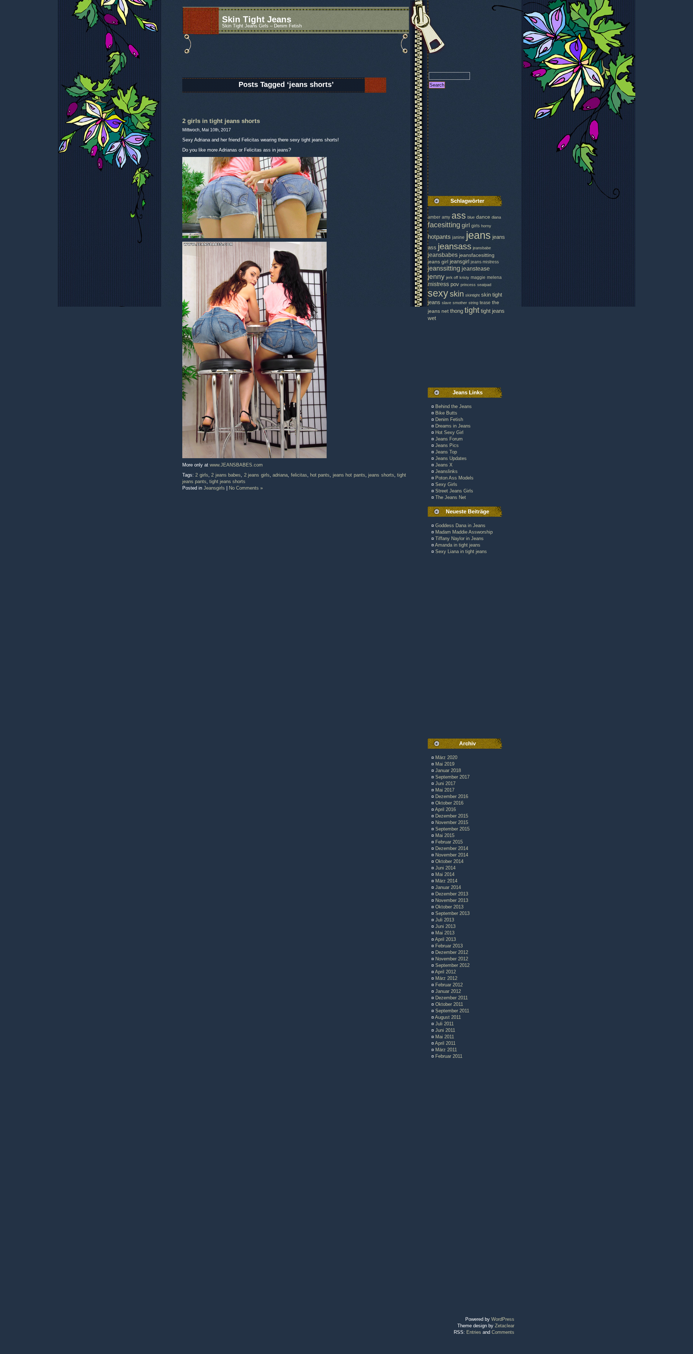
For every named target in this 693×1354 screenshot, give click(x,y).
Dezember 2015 (451, 816)
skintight (472, 295)
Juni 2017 (445, 783)
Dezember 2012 (451, 952)
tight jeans (493, 311)
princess (468, 284)
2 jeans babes (226, 475)
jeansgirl (459, 261)
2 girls (201, 475)
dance (483, 217)
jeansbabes (443, 254)
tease (485, 302)
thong (456, 311)
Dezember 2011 (451, 997)
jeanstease (476, 268)
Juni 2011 (445, 1030)
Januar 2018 (448, 770)
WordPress (502, 1319)
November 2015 (451, 822)
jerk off (452, 277)
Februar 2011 (448, 1056)
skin (457, 293)
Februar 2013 (449, 945)
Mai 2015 (444, 835)
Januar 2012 (448, 991)
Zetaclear (504, 1325)
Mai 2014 (444, 874)
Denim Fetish (449, 419)
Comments (503, 1332)
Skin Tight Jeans (256, 19)
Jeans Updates (451, 458)
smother (460, 303)
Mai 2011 (444, 1036)
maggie (478, 277)
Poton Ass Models (454, 478)
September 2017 (452, 777)
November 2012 (451, 958)
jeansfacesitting (476, 255)
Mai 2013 (444, 932)
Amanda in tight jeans (457, 545)
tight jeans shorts (227, 481)
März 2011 (446, 1049)
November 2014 (451, 855)
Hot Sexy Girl (449, 432)
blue (471, 217)
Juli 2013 (444, 920)
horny (486, 226)
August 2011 (448, 1017)
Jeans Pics (447, 445)
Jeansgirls (214, 488)
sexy (438, 293)
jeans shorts (381, 475)
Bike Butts (446, 413)
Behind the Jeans (453, 406)
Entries (473, 1332)
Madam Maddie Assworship (464, 532)
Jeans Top (446, 452)
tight (472, 310)
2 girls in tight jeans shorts (221, 121)
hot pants (320, 475)
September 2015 (452, 829)
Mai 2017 (444, 790)
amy (446, 217)
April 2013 (445, 939)
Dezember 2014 (451, 848)
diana (496, 217)
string (473, 303)
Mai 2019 (444, 764)
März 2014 (446, 881)
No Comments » (246, 488)
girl (466, 225)
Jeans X (444, 465)
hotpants (439, 236)
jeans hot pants (349, 475)
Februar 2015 (449, 842)
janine (458, 237)
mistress (438, 284)
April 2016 (445, 809)
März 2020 (446, 757)
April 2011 (445, 1043)
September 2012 (452, 965)
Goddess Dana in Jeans (460, 525)
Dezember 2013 (451, 894)
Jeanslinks (446, 471)
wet (432, 318)
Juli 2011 (444, 1023)
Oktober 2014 (449, 861)
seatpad (484, 284)
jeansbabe (482, 248)
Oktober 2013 (449, 907)
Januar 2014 (448, 887)
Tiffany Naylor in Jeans (459, 538)
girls (475, 225)
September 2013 (452, 913)
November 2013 (451, 900)
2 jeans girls (257, 475)
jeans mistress (485, 261)
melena (494, 277)
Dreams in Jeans (453, 426)
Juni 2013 (445, 926)
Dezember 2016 (451, 796)
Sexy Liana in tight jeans (461, 551)
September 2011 (452, 1010)
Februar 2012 (449, 984)
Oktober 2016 (449, 803)
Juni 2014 (445, 868)
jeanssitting (444, 268)
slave (446, 303)
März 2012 (446, 978)
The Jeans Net (450, 497)
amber (434, 217)
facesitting (444, 225)
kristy (464, 277)
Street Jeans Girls (454, 491)
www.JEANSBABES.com (236, 465)
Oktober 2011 (449, 1004)
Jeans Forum (449, 439)
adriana (280, 475)
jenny (436, 276)
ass (459, 215)
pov (454, 284)
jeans (478, 235)
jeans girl (438, 261)
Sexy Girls (446, 484)
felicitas (299, 475)
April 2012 (445, 971)
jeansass (454, 246)
